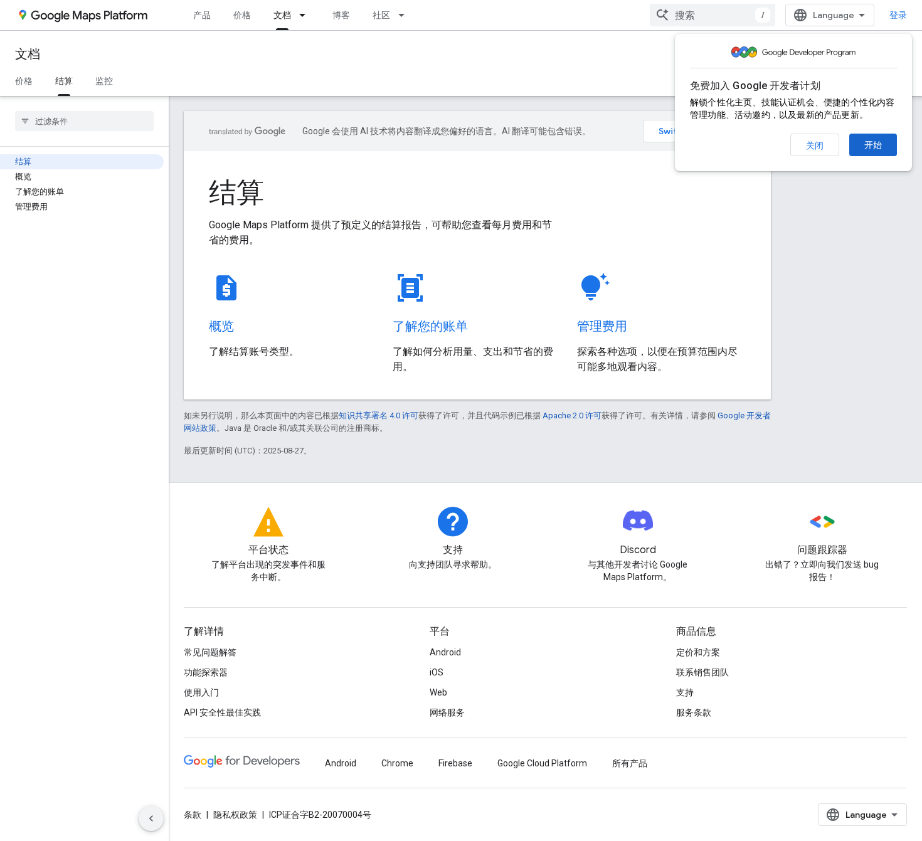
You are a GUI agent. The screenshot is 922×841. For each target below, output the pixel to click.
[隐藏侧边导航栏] (151, 818)
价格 (242, 15)
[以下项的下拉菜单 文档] (306, 15)
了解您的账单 (430, 326)
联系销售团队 (702, 672)
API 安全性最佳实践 (222, 712)
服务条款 (693, 712)
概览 (221, 326)
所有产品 (629, 763)
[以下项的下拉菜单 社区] (405, 15)
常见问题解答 (210, 652)
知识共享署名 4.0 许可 (378, 415)
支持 (685, 692)
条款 (192, 815)
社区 (381, 15)
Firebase (455, 763)
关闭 (815, 145)
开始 (873, 145)
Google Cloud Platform (542, 763)
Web (438, 692)
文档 (282, 15)
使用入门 (201, 692)
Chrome (397, 763)
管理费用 (602, 326)
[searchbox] (84, 121)
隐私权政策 (235, 815)
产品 (202, 15)
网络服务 (447, 712)
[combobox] (712, 15)
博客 (341, 15)
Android (445, 652)
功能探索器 (206, 672)
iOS (436, 672)
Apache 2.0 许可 (572, 415)
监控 (104, 81)
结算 (64, 81)
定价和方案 (698, 652)
